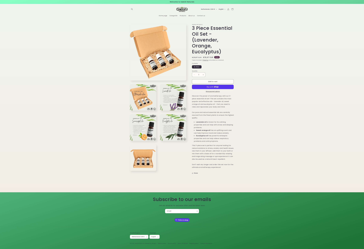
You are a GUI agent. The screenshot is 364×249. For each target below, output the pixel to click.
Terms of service (183, 243)
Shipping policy (193, 243)
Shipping (205, 60)
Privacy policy (172, 243)
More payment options (213, 91)
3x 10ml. (197, 67)
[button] (132, 9)
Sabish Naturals (140, 243)
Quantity (194, 71)
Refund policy (162, 243)
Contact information (206, 243)
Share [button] (196, 173)
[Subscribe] (197, 211)
